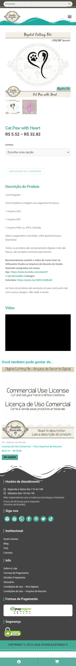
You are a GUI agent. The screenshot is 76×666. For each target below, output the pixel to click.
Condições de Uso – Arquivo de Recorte (25, 591)
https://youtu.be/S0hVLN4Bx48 (34, 280)
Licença (9, 145)
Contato (8, 552)
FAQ (6, 548)
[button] (69, 17)
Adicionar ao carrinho (25, 171)
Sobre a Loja (10, 568)
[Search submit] (69, 4)
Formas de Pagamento (16, 573)
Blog (6, 543)
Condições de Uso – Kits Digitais (21, 586)
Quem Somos (11, 539)
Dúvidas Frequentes (14, 577)
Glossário (9, 582)
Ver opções (10, 457)
